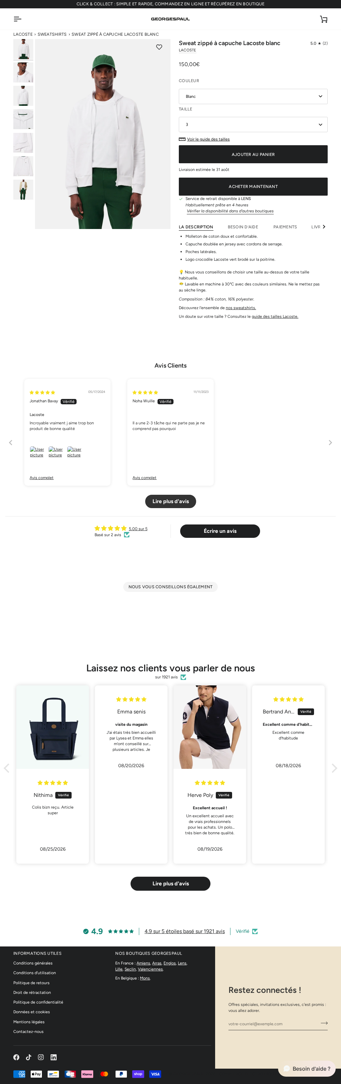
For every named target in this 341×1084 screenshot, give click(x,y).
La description (196, 226)
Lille (119, 968)
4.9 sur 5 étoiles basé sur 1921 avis (185, 931)
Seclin (130, 968)
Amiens (143, 962)
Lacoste (23, 34)
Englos (170, 962)
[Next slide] (330, 442)
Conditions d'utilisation (34, 972)
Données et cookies (31, 1011)
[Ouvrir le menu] (23, 19)
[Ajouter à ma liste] (159, 47)
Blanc (191, 96)
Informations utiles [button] (37, 953)
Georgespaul (189, 1073)
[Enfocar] (102, 134)
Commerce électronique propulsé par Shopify (273, 1073)
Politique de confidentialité (38, 1002)
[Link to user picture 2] (56, 454)
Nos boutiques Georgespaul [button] (148, 953)
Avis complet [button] (42, 477)
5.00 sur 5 (138, 528)
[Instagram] (41, 1057)
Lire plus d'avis (171, 883)
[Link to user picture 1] (38, 454)
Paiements (285, 226)
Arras (157, 962)
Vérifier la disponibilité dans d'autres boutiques (230, 210)
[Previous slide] (10, 442)
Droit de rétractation (32, 992)
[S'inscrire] (322, 1023)
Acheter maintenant (253, 186)
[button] (319, 43)
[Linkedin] (54, 1057)
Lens (182, 962)
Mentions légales (29, 1021)
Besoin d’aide (243, 226)
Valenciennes (150, 968)
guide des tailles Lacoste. (275, 316)
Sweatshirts (52, 34)
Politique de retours (31, 982)
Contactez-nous (28, 1031)
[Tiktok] (28, 1057)
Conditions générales (33, 962)
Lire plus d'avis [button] (171, 501)
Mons (145, 978)
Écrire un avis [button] (220, 531)
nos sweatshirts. (241, 307)
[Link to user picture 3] (75, 454)
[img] (42, 392)
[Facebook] (16, 1057)
